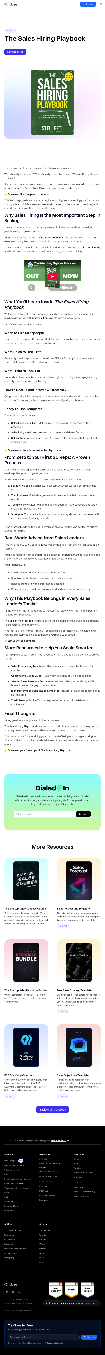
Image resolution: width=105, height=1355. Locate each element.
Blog (76, 1163)
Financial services (47, 1195)
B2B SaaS (43, 1191)
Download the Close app (15, 1249)
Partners (78, 1177)
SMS (6, 1197)
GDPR (42, 1253)
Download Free (15, 51)
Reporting (8, 1174)
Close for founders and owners (49, 1165)
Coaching (43, 1186)
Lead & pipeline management (17, 1179)
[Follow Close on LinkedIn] (6, 1291)
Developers (9, 1244)
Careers (42, 1239)
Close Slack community (84, 1192)
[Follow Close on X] (18, 1291)
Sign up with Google (55, 1343)
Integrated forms (11, 1206)
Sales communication (14, 1165)
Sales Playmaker (81, 1196)
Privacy (42, 1249)
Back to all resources (52, 1109)
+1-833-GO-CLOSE (12, 1230)
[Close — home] (10, 1284)
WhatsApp (9, 1201)
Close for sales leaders (49, 1172)
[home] (12, 4)
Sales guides (80, 1187)
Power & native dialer (13, 1183)
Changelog (9, 1258)
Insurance (43, 1200)
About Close (44, 1230)
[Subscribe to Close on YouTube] (12, 1291)
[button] (101, 4)
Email (6, 1192)
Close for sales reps (48, 1176)
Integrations (9, 1210)
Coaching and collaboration (16, 1188)
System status (10, 1253)
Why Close (44, 1235)
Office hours (9, 1239)
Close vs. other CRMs (83, 1172)
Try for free (88, 4)
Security (43, 1262)
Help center (9, 1235)
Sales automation (12, 1170)
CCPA (41, 1258)
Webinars (78, 1168)
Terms (42, 1244)
